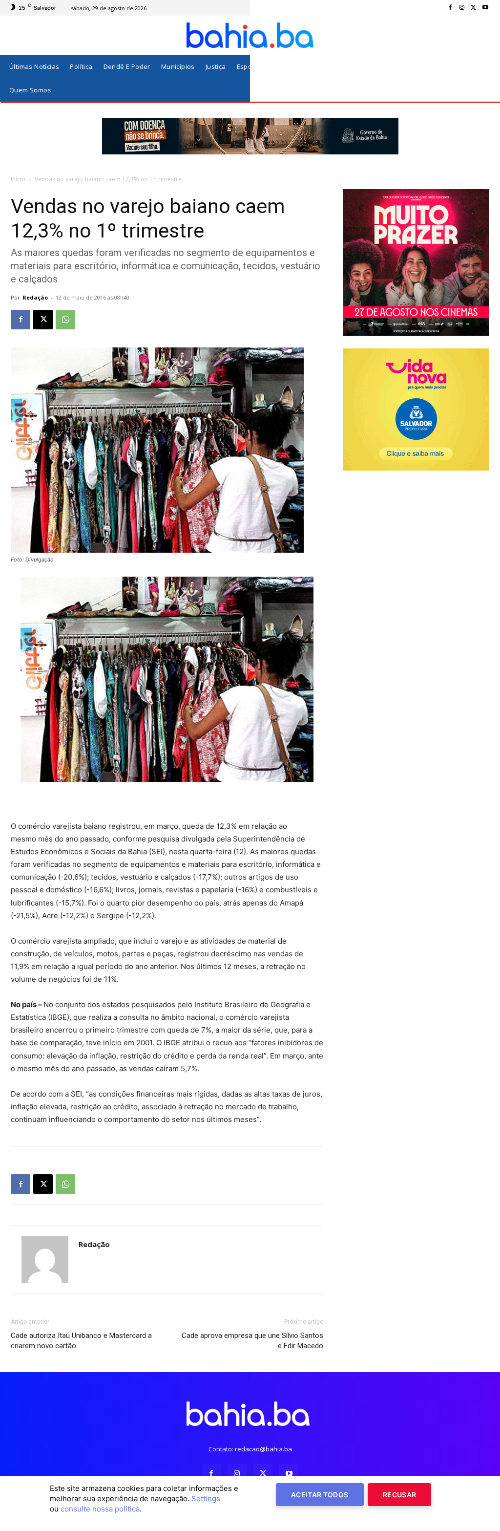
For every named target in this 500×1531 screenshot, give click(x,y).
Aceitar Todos (320, 1494)
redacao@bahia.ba (263, 1449)
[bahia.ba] (250, 35)
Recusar (399, 1494)
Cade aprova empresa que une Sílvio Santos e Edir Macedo (252, 1340)
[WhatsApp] (65, 319)
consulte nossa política (100, 1508)
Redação (35, 297)
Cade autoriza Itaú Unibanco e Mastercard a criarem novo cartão (81, 1340)
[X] (473, 8)
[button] (479, 78)
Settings (205, 1498)
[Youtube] (485, 8)
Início (18, 179)
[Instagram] (462, 8)
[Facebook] (450, 8)
